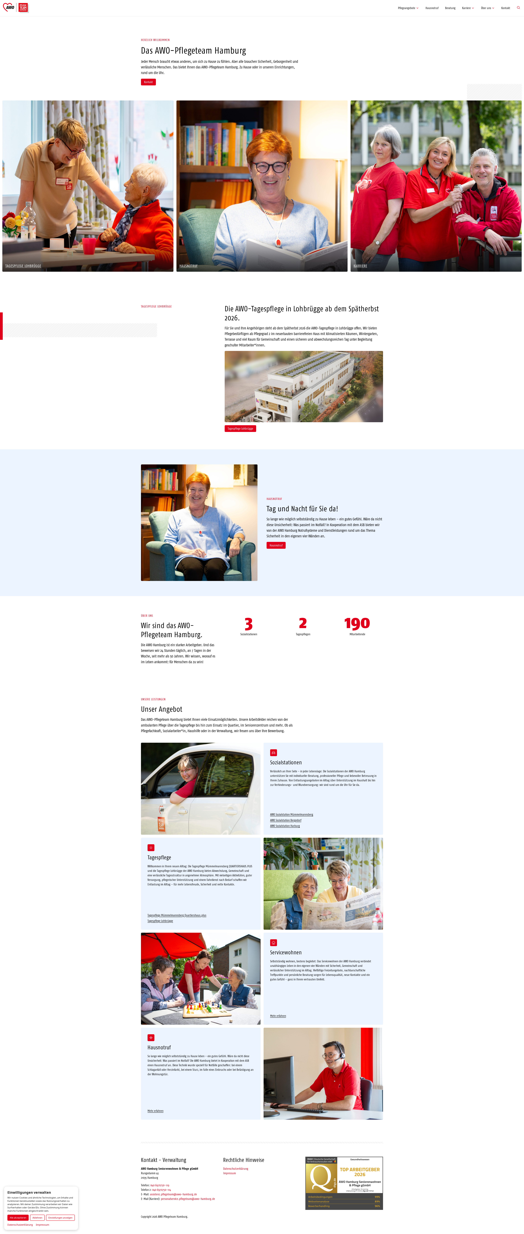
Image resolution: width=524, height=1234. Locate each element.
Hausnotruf (432, 8)
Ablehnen (37, 1217)
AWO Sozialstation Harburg (285, 825)
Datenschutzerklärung (235, 1168)
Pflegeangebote (406, 8)
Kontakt (505, 8)
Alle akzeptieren (18, 1217)
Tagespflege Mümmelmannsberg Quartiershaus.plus (177, 915)
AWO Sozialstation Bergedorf (285, 820)
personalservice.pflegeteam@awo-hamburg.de (188, 1198)
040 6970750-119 (159, 1185)
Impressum (229, 1173)
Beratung (450, 8)
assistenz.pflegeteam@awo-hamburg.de (173, 1194)
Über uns (486, 8)
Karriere (466, 8)
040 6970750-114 (161, 1189)
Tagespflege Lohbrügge (240, 428)
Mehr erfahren (278, 1015)
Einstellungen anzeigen (60, 1217)
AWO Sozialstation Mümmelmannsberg (291, 814)
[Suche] (518, 7)
